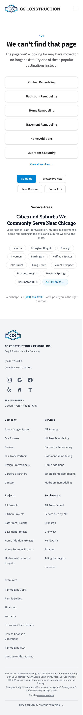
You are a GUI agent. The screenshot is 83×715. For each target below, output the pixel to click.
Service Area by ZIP (56, 514)
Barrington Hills (27, 282)
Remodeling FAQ (15, 648)
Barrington (37, 257)
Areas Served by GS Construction (39, 705)
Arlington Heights (41, 248)
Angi (34, 406)
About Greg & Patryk (17, 430)
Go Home (26, 179)
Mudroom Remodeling (58, 483)
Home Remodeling (41, 110)
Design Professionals (17, 465)
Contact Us (55, 189)
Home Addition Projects (19, 541)
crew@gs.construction (18, 368)
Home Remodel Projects (19, 550)
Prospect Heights (27, 274)
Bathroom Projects (16, 523)
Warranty (10, 616)
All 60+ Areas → (55, 282)
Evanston (50, 523)
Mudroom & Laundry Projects (17, 560)
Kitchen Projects (14, 514)
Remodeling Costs (16, 590)
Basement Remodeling (41, 124)
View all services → (41, 164)
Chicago (66, 248)
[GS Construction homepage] (41, 335)
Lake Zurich (16, 265)
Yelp (18, 406)
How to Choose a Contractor (15, 636)
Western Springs (56, 274)
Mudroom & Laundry (41, 153)
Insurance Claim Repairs (19, 625)
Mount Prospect (64, 265)
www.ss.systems (45, 695)
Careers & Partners (16, 474)
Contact (9, 483)
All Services (51, 430)
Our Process (12, 438)
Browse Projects (52, 179)
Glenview (50, 532)
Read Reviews (30, 189)
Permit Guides (13, 599)
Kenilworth (51, 541)
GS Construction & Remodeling (28, 346)
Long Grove (39, 265)
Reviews (10, 447)
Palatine (18, 248)
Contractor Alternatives (19, 657)
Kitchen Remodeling (41, 82)
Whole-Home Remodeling (60, 474)
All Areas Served (54, 505)
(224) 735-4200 (34, 297)
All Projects (11, 505)
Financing (10, 607)
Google (9, 406)
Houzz (26, 406)
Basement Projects (16, 532)
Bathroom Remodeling (41, 96)
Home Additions (41, 138)
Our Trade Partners (16, 456)
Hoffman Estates (62, 257)
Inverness (17, 257)
